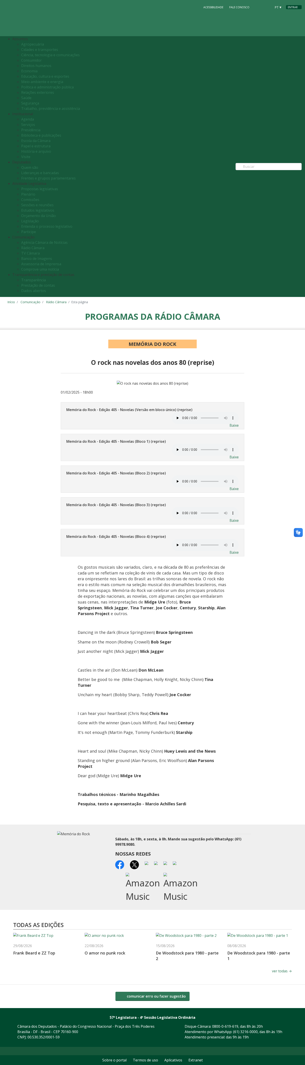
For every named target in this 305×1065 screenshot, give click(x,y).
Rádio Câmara (32, 247)
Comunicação (30, 302)
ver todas (282, 971)
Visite (25, 156)
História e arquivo (36, 151)
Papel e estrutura (35, 146)
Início (11, 302)
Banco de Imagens (36, 258)
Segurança (30, 103)
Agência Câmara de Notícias (44, 242)
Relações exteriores (37, 92)
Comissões (30, 199)
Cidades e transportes (39, 49)
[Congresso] (258, 7)
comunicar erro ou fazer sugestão (156, 996)
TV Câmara (30, 253)
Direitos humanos (36, 65)
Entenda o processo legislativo (46, 226)
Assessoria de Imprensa (41, 263)
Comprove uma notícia (40, 269)
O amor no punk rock (105, 953)
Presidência (30, 129)
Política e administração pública (47, 87)
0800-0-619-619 (225, 1026)
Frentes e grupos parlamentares (48, 178)
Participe (28, 231)
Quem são (29, 167)
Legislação (30, 221)
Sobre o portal (114, 1060)
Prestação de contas (38, 285)
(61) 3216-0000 (245, 1031)
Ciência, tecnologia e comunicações (50, 54)
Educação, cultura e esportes (45, 76)
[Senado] (267, 7)
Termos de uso (145, 1060)
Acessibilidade (213, 7)
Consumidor (31, 60)
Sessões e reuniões (37, 205)
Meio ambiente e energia (42, 81)
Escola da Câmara (35, 140)
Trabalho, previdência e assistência (50, 108)
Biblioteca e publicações (41, 135)
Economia (29, 71)
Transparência (33, 280)
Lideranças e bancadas (40, 172)
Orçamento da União (38, 215)
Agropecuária (32, 44)
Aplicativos (173, 1060)
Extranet (195, 1060)
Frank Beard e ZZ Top (34, 953)
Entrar (293, 7)
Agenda (27, 119)
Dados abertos (33, 290)
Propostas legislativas (39, 188)
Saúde (26, 97)
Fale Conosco (239, 7)
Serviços (28, 124)
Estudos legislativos (37, 210)
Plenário (28, 194)
